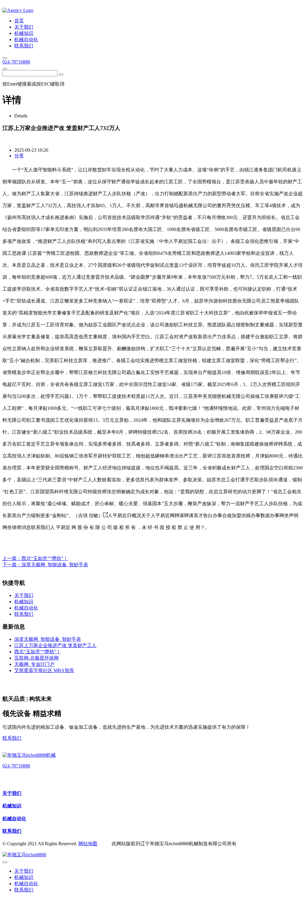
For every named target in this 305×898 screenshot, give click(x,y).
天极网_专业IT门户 (34, 664)
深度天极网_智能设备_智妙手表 (54, 564)
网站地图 (87, 843)
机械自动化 (14, 818)
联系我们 (11, 738)
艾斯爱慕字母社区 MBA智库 (44, 670)
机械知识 (11, 805)
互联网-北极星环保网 (36, 657)
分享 (19, 155)
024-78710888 (16, 61)
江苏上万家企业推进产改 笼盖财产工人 (55, 645)
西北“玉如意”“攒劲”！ (44, 558)
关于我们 (11, 793)
